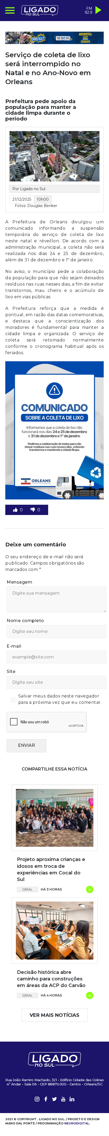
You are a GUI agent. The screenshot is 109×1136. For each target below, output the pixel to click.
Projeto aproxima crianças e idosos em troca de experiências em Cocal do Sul (51, 869)
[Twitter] (54, 1100)
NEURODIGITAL (76, 1123)
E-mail (14, 646)
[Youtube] (63, 1100)
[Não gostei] (33, 509)
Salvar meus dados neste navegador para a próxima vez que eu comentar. (60, 699)
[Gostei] (16, 509)
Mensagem (19, 582)
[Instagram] (37, 1100)
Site (11, 671)
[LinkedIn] (72, 1100)
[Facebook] (45, 1100)
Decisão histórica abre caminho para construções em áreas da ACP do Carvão (51, 978)
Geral (27, 889)
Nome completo (25, 620)
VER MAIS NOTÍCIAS (54, 1015)
